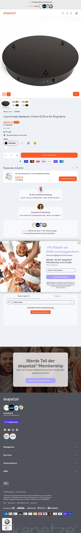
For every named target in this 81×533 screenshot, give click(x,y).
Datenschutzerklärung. (61, 287)
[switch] (7, 528)
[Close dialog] (79, 243)
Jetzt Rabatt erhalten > (60, 277)
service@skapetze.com (70, 284)
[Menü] (10, 519)
